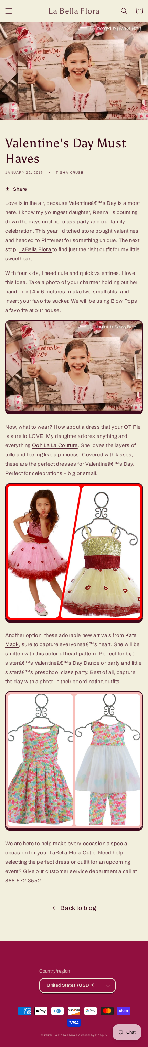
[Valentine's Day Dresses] (74, 621)
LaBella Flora (35, 249)
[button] (8, 11)
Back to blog (78, 908)
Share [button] (20, 189)
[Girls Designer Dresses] (74, 829)
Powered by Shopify (91, 1035)
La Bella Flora (64, 1035)
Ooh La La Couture (55, 445)
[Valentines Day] (74, 412)
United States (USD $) (71, 985)
